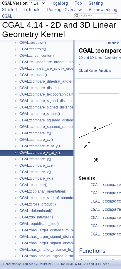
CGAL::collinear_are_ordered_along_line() (53, 62)
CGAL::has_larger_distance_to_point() (50, 230)
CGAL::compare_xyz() (37, 165)
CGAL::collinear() (33, 75)
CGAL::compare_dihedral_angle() (46, 81)
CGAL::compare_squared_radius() (47, 127)
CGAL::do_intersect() (36, 217)
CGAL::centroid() (32, 49)
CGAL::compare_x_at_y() (39, 146)
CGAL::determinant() (35, 211)
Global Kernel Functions (95, 71)
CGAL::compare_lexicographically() (47, 94)
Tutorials (32, 9)
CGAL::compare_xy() (36, 140)
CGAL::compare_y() (35, 159)
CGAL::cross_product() (37, 204)
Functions (113, 43)
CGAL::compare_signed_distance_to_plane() (55, 107)
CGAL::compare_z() (35, 172)
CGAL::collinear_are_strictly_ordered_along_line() (59, 68)
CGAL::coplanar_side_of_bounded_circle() (53, 198)
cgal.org (60, 3)
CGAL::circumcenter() (36, 56)
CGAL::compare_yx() (36, 178)
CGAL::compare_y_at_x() (39, 153)
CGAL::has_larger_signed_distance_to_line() (55, 237)
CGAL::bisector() (32, 43)
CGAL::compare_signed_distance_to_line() (54, 101)
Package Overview (64, 9)
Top (78, 3)
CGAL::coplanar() (33, 185)
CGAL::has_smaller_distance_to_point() (51, 250)
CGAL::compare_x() (35, 133)
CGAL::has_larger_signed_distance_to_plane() (57, 243)
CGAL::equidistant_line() (39, 224)
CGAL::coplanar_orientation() (42, 191)
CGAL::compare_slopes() (39, 114)
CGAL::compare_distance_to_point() (48, 88)
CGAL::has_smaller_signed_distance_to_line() (56, 256)
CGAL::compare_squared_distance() (48, 120)
